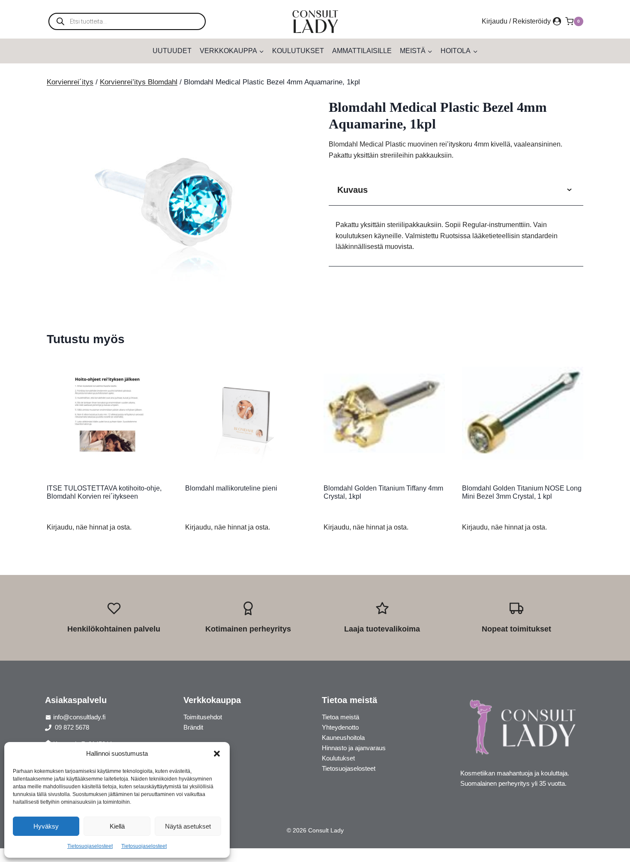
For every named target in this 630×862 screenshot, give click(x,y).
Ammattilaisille (362, 50)
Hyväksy (46, 826)
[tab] (174, 297)
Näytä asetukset (188, 826)
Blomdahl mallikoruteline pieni (231, 488)
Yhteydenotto (340, 727)
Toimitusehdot (202, 717)
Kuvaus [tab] (352, 190)
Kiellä (117, 826)
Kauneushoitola (343, 737)
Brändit (193, 727)
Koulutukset (298, 50)
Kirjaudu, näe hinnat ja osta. (89, 527)
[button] (217, 753)
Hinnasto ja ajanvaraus (354, 747)
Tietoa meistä (340, 717)
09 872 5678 (71, 727)
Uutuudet (172, 50)
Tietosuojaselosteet (90, 846)
